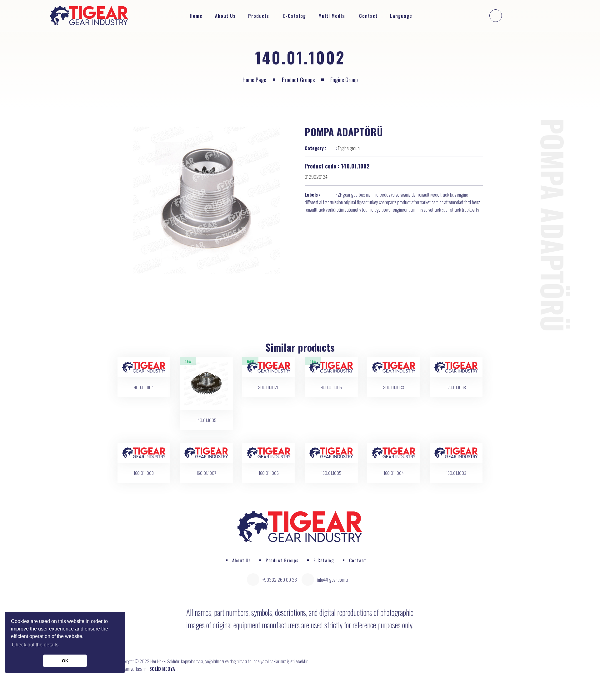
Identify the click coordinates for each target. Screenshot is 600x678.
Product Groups (298, 80)
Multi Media (331, 15)
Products (258, 15)
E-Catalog (294, 15)
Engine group (344, 80)
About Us (225, 15)
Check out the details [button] (35, 644)
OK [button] (65, 660)
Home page (254, 80)
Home (196, 15)
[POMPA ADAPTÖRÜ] (207, 200)
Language (402, 15)
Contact (368, 15)
